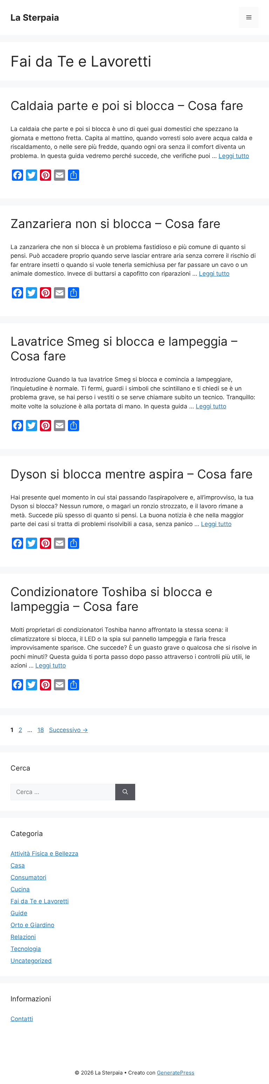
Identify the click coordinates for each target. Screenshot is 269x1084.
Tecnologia (26, 948)
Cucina (20, 889)
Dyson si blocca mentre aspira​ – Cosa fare (132, 474)
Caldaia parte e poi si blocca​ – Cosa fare (127, 105)
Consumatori (28, 877)
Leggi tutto (234, 155)
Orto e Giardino (32, 924)
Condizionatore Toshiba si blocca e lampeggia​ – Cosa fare (111, 599)
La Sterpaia (35, 17)
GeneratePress (175, 1072)
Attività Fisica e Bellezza (44, 853)
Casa (18, 865)
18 (41, 729)
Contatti (22, 1018)
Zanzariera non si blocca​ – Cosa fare (115, 223)
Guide (19, 913)
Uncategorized (31, 960)
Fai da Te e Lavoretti (40, 901)
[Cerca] (125, 792)
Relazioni (23, 936)
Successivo (68, 729)
